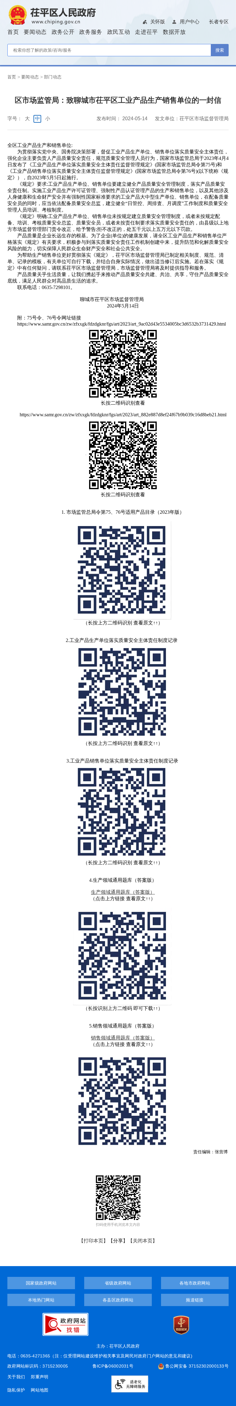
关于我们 (16, 1376)
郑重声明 (39, 1376)
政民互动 (118, 32)
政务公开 (63, 32)
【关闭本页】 (142, 1240)
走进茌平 (146, 32)
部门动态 (53, 76)
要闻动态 (35, 32)
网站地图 (39, 1390)
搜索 (219, 50)
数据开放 (174, 32)
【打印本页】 (93, 1240)
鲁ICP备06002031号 (112, 1366)
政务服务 (90, 32)
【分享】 (118, 1240)
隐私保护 (16, 1390)
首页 (13, 32)
